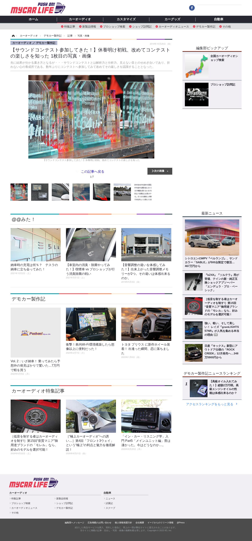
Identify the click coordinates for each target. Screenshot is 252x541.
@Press (181, 522)
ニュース (110, 498)
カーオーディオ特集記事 (38, 390)
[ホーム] (12, 35)
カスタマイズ (126, 19)
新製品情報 (89, 26)
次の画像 (159, 170)
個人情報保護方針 (123, 522)
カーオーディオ (80, 19)
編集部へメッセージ (74, 522)
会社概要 (139, 522)
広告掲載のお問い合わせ (99, 522)
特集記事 (69, 26)
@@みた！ (24, 219)
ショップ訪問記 (142, 26)
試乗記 (109, 503)
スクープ (110, 508)
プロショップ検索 (114, 26)
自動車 (218, 19)
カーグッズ (172, 19)
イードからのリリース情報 (160, 522)
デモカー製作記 (205, 26)
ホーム (33, 19)
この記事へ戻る (92, 174)
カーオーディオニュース (174, 26)
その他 (226, 26)
